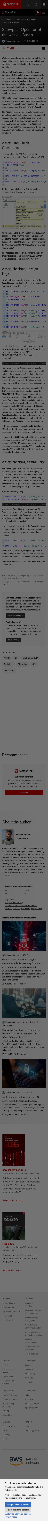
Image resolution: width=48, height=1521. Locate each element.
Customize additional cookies (18, 1514)
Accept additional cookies (18, 1504)
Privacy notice (11, 1517)
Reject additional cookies (18, 1510)
